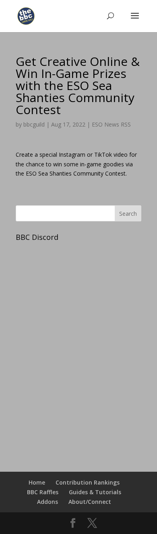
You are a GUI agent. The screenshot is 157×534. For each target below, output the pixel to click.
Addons (47, 501)
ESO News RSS (111, 124)
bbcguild (34, 124)
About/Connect (89, 501)
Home (37, 482)
